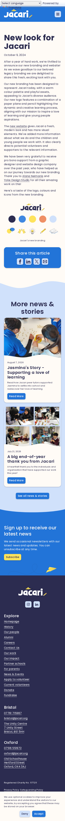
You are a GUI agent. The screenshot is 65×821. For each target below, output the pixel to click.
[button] (58, 14)
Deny (25, 814)
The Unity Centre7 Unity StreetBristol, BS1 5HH (15, 727)
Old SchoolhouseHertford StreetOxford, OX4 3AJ (15, 763)
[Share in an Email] (45, 261)
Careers (9, 642)
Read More (16, 396)
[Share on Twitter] (37, 261)
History (9, 627)
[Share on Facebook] (20, 261)
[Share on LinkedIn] (28, 261)
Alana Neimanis (32, 176)
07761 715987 (13, 713)
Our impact (12, 658)
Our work (10, 653)
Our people (11, 632)
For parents (12, 669)
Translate (15, 7)
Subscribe (12, 557)
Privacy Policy (11, 789)
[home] (18, 14)
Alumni (8, 637)
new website (18, 126)
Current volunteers (17, 685)
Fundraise (10, 695)
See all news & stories (32, 496)
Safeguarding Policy (31, 789)
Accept (39, 814)
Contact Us (12, 648)
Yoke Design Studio (17, 180)
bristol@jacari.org (16, 718)
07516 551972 (13, 748)
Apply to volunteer (17, 679)
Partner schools (15, 663)
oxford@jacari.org (16, 753)
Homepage (11, 621)
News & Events (14, 674)
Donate (9, 690)
